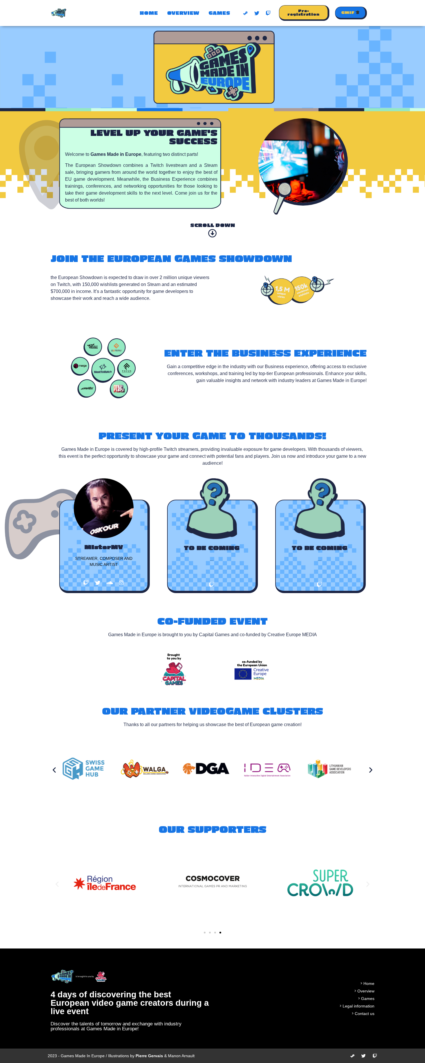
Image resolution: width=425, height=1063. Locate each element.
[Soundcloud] (109, 582)
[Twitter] (257, 13)
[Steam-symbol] (246, 13)
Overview (183, 13)
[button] (304, 13)
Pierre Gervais (149, 1055)
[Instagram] (121, 582)
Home (149, 13)
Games (219, 13)
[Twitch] (268, 13)
